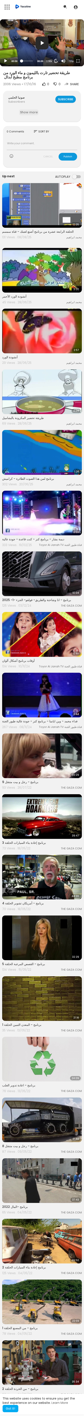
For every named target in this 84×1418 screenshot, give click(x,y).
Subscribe (65, 99)
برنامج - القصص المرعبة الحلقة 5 (23, 964)
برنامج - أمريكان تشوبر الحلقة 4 (23, 903)
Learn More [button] (59, 1403)
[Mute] (63, 61)
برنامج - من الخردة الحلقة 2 (20, 1389)
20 (56, 61)
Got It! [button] (10, 1408)
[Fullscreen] (78, 61)
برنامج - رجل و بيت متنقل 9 (20, 782)
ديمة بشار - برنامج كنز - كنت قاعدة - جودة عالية (33, 539)
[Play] (5, 61)
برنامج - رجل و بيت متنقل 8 (20, 1146)
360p (69, 44)
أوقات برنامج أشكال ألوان (18, 661)
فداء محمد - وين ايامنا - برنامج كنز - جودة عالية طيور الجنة (40, 721)
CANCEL (48, 156)
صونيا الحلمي (16, 97)
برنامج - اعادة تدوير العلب (18, 1085)
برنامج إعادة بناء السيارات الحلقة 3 (24, 843)
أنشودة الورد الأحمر (14, 296)
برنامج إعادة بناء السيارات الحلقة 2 (24, 1267)
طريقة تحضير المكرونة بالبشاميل (23, 418)
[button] (75, 7)
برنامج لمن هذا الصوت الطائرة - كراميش (28, 479)
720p (71, 61)
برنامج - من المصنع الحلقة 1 (20, 1328)
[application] (42, 42)
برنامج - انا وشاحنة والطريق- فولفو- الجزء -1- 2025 (36, 600)
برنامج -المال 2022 (15, 1207)
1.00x (49, 61)
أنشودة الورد (10, 357)
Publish (68, 156)
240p (69, 50)
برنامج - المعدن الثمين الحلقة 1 (21, 1025)
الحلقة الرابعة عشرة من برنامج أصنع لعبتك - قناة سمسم (38, 231)
